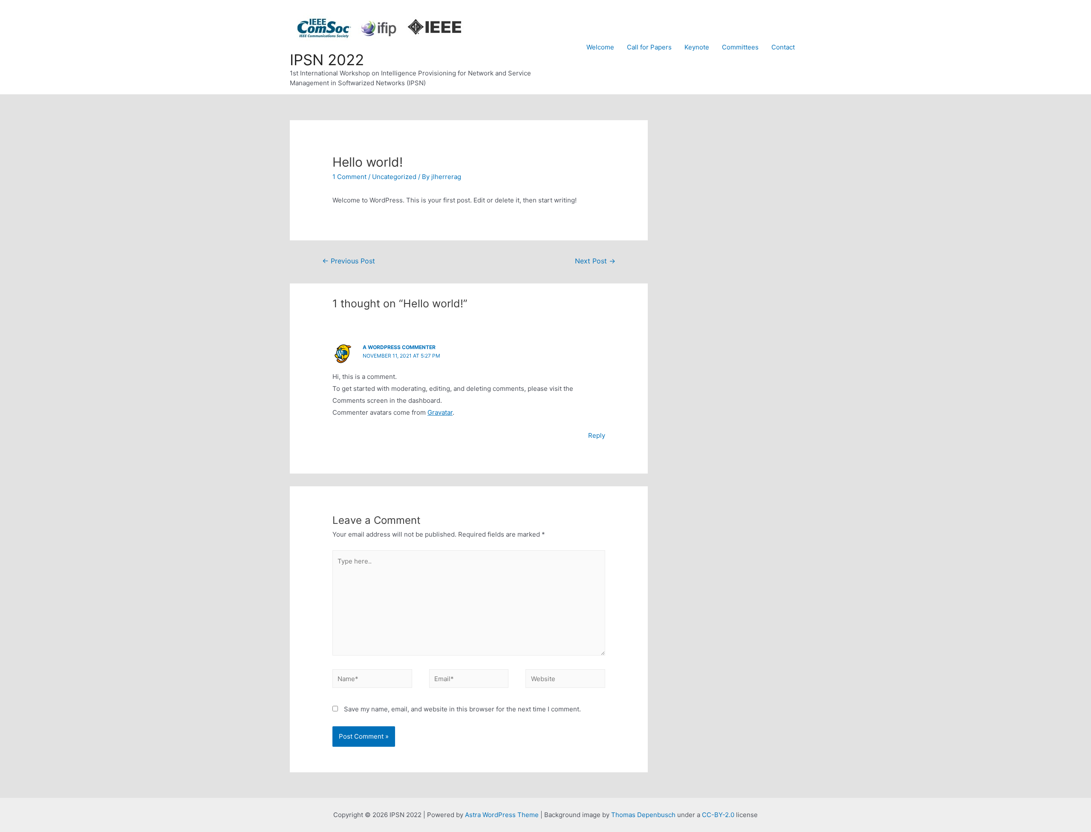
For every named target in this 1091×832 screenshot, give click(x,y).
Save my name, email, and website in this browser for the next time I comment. (462, 709)
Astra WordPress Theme (502, 815)
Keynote (696, 47)
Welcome (600, 47)
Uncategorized (394, 177)
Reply (596, 435)
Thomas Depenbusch (643, 815)
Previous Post (348, 261)
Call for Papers (649, 47)
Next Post (595, 261)
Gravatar (440, 412)
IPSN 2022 (327, 60)
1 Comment (349, 177)
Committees (740, 47)
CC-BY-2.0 (718, 815)
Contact (783, 47)
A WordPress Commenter (399, 347)
